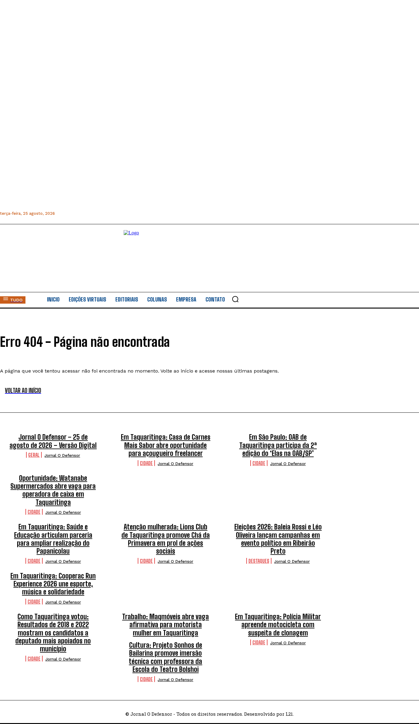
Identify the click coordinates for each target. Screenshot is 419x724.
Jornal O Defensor (62, 455)
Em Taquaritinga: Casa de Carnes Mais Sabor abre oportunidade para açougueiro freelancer (165, 445)
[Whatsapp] (88, 213)
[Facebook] (60, 213)
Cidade (146, 463)
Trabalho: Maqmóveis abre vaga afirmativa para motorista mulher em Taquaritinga (165, 624)
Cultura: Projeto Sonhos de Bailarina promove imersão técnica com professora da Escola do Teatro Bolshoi (165, 657)
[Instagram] (74, 213)
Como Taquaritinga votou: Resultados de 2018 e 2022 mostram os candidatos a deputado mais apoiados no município (53, 632)
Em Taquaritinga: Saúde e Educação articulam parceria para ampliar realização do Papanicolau (53, 539)
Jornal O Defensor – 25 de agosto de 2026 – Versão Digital (53, 441)
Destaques (258, 561)
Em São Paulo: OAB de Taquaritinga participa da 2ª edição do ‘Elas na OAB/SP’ (278, 445)
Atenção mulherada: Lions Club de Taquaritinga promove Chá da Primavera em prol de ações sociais (165, 539)
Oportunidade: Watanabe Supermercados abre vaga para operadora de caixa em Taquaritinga (53, 490)
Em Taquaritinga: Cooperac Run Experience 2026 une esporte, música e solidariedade (53, 584)
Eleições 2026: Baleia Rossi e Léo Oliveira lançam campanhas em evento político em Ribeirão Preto (278, 539)
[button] (235, 299)
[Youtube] (115, 213)
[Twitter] (101, 213)
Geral (34, 455)
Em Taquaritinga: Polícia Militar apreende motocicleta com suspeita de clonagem (278, 624)
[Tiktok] (129, 213)
